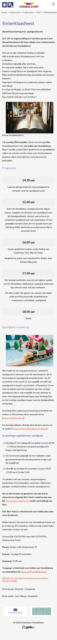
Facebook (4, 4)
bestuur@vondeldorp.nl (17, 500)
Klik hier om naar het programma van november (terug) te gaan (25, 579)
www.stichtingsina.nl (13, 418)
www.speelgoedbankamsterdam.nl (30, 428)
